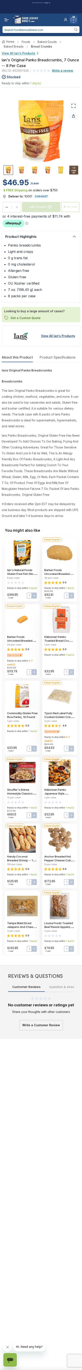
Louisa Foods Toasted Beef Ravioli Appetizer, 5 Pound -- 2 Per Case (59, 926)
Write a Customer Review (41, 1025)
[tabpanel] (41, 443)
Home (10, 41)
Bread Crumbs (41, 46)
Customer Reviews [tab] (26, 987)
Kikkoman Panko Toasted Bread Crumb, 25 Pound (59, 640)
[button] (65, 20)
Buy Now (72, 207)
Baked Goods (47, 42)
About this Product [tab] (17, 357)
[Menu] (5, 19)
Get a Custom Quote (26, 317)
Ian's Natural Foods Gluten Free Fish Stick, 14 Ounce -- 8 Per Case (22, 573)
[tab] (8, 170)
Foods (26, 42)
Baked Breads (14, 46)
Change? (41, 196)
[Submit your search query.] (76, 30)
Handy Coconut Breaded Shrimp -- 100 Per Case (22, 860)
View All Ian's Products (18, 53)
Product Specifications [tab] (57, 357)
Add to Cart (38, 206)
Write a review (62, 70)
